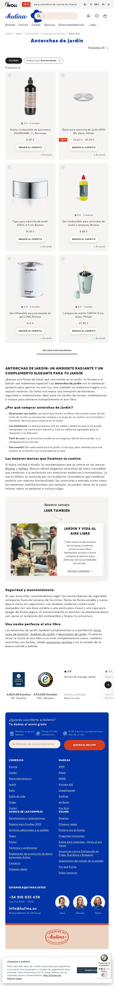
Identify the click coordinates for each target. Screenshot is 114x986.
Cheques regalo (18, 869)
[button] (57, 61)
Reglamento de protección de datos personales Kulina (31, 856)
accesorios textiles (59, 642)
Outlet (13, 808)
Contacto (14, 863)
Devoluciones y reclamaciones (27, 818)
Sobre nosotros (68, 873)
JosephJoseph (67, 790)
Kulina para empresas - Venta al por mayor (80, 844)
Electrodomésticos (20, 778)
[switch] (104, 975)
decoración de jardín (72, 634)
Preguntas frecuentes (71, 836)
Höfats (23, 468)
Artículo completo (79, 571)
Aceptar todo (92, 970)
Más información (52, 975)
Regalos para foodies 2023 (25, 824)
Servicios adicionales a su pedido (29, 830)
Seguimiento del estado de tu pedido (81, 861)
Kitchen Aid (66, 784)
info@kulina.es (23, 908)
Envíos (13, 842)
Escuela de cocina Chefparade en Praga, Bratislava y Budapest (79, 853)
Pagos (12, 836)
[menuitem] (10, 25)
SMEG (62, 778)
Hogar (12, 802)
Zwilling (63, 796)
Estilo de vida (17, 796)
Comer (13, 773)
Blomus (10, 468)
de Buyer (64, 802)
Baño (12, 790)
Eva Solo (64, 808)
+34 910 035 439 (24, 897)
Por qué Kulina (67, 867)
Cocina (13, 767)
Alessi (62, 773)
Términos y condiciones (23, 848)
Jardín (12, 784)
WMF (62, 767)
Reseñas (64, 818)
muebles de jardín (42, 634)
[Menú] (109, 954)
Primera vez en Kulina (72, 830)
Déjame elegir (14, 978)
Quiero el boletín (84, 745)
